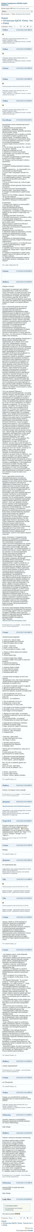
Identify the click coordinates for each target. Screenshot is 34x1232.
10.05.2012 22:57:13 (23, 845)
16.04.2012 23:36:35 (23, 68)
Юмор (6, 23)
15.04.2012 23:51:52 (23, 30)
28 (21, 26)
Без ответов (26, 14)
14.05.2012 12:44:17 (23, 898)
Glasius (5, 68)
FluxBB (30, 1230)
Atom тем (30, 1228)
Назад (10, 26)
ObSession (7, 1115)
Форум (4, 18)
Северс (5, 632)
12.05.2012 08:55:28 (23, 860)
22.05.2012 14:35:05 (23, 950)
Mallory (6, 282)
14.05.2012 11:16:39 (23, 879)
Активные (19, 14)
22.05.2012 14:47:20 (23, 1077)
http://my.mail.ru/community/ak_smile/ (14, 620)
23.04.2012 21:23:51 (23, 101)
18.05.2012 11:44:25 (23, 917)
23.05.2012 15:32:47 (23, 1133)
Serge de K (7, 821)
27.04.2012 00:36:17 (23, 120)
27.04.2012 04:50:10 (23, 271)
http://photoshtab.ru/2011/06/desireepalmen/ (16, 806)
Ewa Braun (7, 120)
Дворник (6, 802)
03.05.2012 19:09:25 (23, 785)
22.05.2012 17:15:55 (23, 1115)
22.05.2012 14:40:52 (23, 1061)
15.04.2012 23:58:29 (23, 49)
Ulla (4, 879)
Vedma (5, 30)
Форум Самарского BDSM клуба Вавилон (14, 4)
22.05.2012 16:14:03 (23, 1092)
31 (31, 26)
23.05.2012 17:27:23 (23, 1183)
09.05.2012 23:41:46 (23, 801)
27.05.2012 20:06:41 (23, 1199)
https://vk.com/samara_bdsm (21, 8)
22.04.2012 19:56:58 (23, 79)
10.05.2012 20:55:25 (23, 821)
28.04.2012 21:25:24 (23, 282)
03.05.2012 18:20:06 (23, 632)
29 (24, 26)
